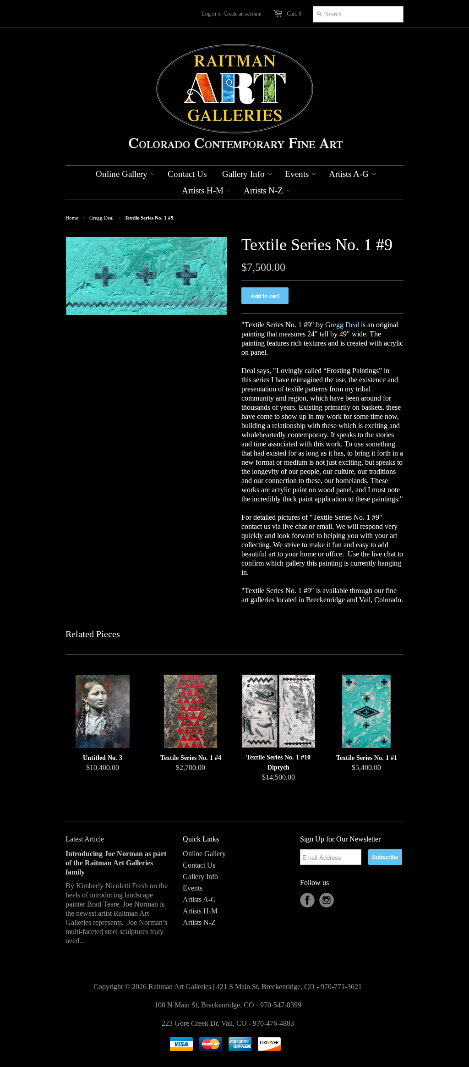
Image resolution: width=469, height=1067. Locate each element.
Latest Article (84, 839)
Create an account (243, 14)
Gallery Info (200, 876)
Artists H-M (200, 911)
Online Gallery (204, 854)
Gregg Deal (101, 217)
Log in (209, 14)
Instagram (326, 900)
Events (192, 888)
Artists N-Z (199, 922)
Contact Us (199, 865)
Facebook (307, 900)
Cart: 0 (294, 14)
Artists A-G (199, 899)
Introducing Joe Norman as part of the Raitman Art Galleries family (115, 863)
